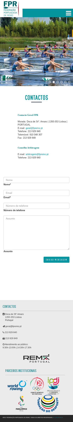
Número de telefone (14, 210)
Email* (7, 197)
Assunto (8, 251)
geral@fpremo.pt (34, 128)
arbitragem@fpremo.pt (37, 154)
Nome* (7, 184)
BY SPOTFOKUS (58, 417)
